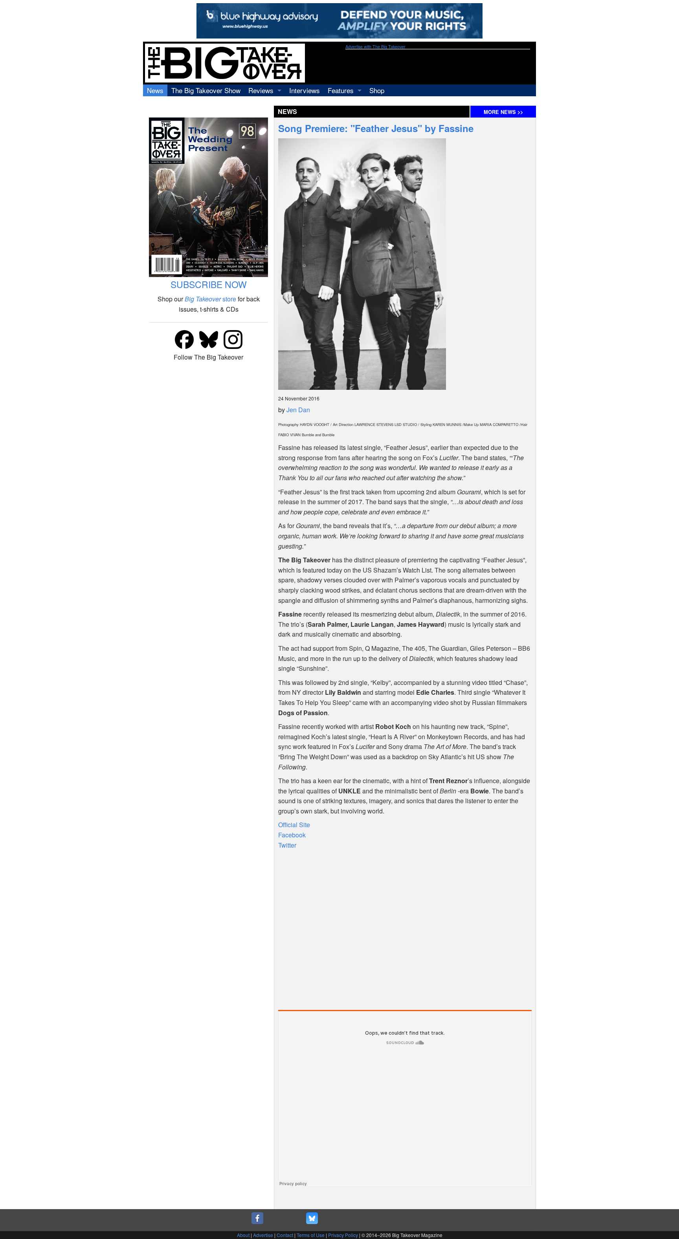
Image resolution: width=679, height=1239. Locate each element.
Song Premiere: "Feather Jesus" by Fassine (375, 128)
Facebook (292, 834)
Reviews (260, 90)
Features (341, 90)
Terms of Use (311, 1235)
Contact (285, 1235)
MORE (503, 112)
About (243, 1235)
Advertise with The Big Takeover (375, 47)
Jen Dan (298, 409)
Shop (376, 90)
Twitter (287, 845)
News (155, 90)
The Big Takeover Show (205, 90)
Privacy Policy (343, 1235)
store (210, 298)
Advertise (263, 1235)
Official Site (294, 824)
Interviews (304, 90)
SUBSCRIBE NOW (209, 284)
